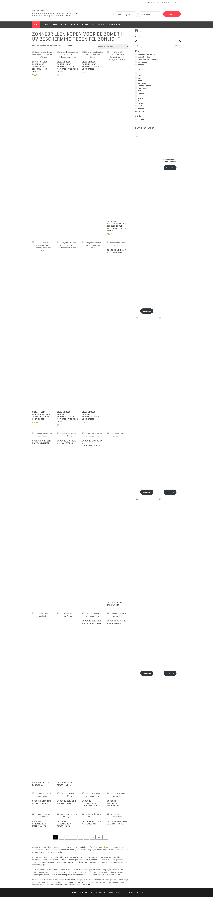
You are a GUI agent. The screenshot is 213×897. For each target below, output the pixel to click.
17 (87, 837)
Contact (176, 2)
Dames (45, 25)
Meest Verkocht (163, 2)
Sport (64, 25)
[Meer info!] (42, 54)
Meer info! (147, 311)
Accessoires (98, 25)
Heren (55, 25)
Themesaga (138, 893)
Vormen (74, 25)
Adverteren (149, 2)
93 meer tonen (140, 111)
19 (99, 837)
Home (36, 25)
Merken (85, 25)
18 (93, 837)
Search (172, 14)
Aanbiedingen (114, 25)
